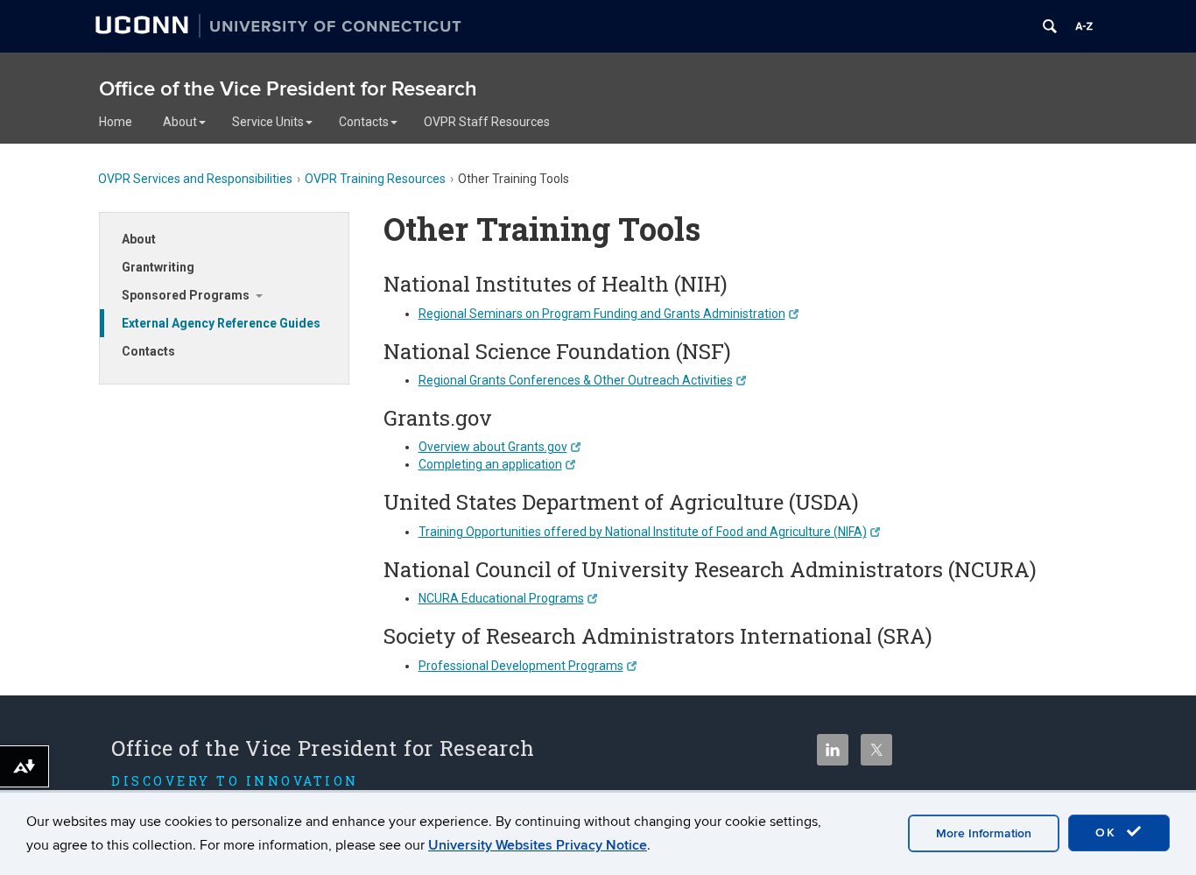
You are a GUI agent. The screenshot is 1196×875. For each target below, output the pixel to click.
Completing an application (490, 464)
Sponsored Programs (186, 295)
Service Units (268, 122)
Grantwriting (158, 267)
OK (1108, 832)
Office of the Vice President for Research (288, 89)
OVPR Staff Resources (487, 122)
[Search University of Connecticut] (1050, 26)
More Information (983, 833)
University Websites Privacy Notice (537, 845)
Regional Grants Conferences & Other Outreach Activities (576, 380)
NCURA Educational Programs (501, 598)
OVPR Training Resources (375, 179)
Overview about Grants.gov (493, 447)
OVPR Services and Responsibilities (195, 179)
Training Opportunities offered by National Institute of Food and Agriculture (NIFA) (643, 532)
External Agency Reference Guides (221, 323)
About (180, 122)
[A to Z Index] (1084, 26)
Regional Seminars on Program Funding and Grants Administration (602, 314)
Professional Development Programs (521, 666)
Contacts (364, 122)
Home (115, 122)
